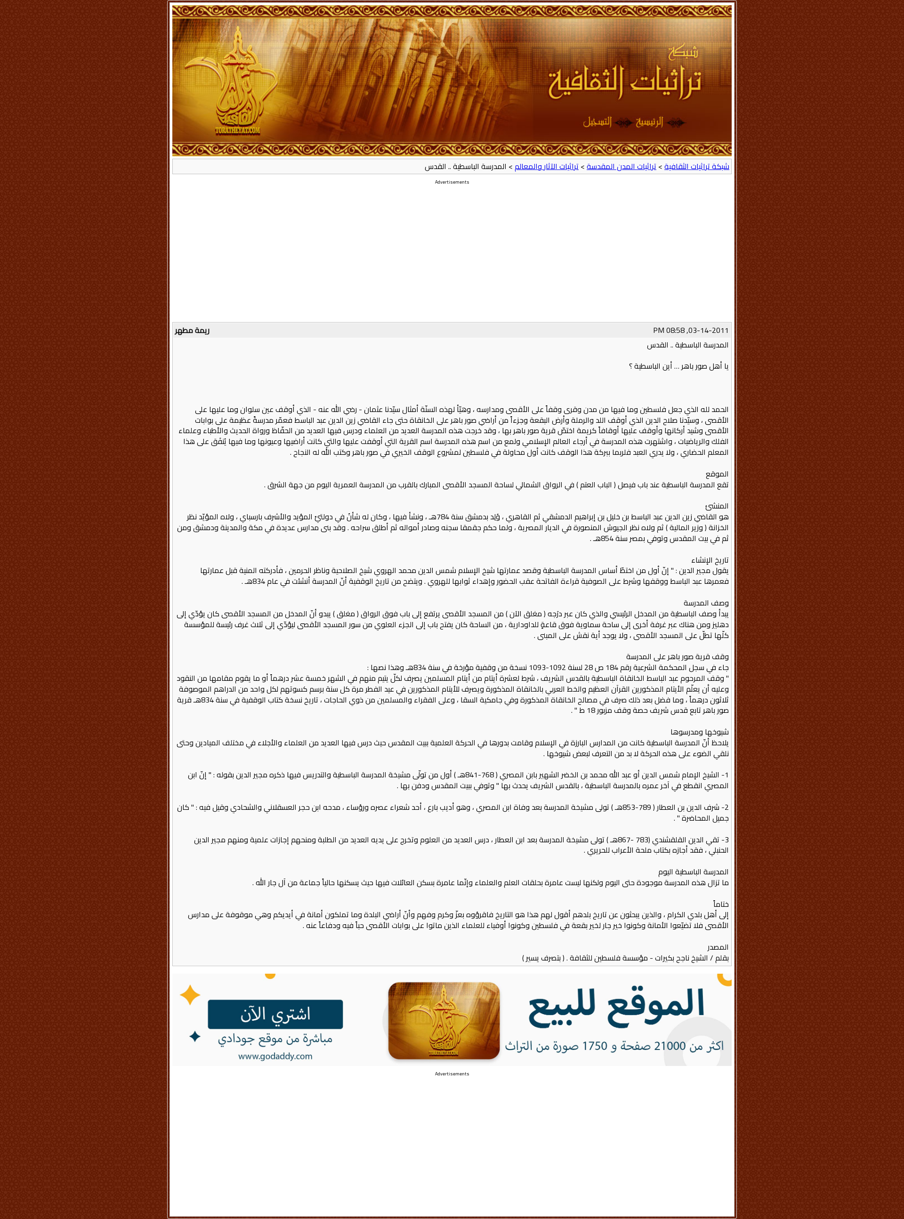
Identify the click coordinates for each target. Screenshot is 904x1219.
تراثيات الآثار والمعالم (547, 166)
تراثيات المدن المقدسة (621, 166)
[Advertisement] (452, 256)
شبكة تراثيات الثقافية (696, 166)
